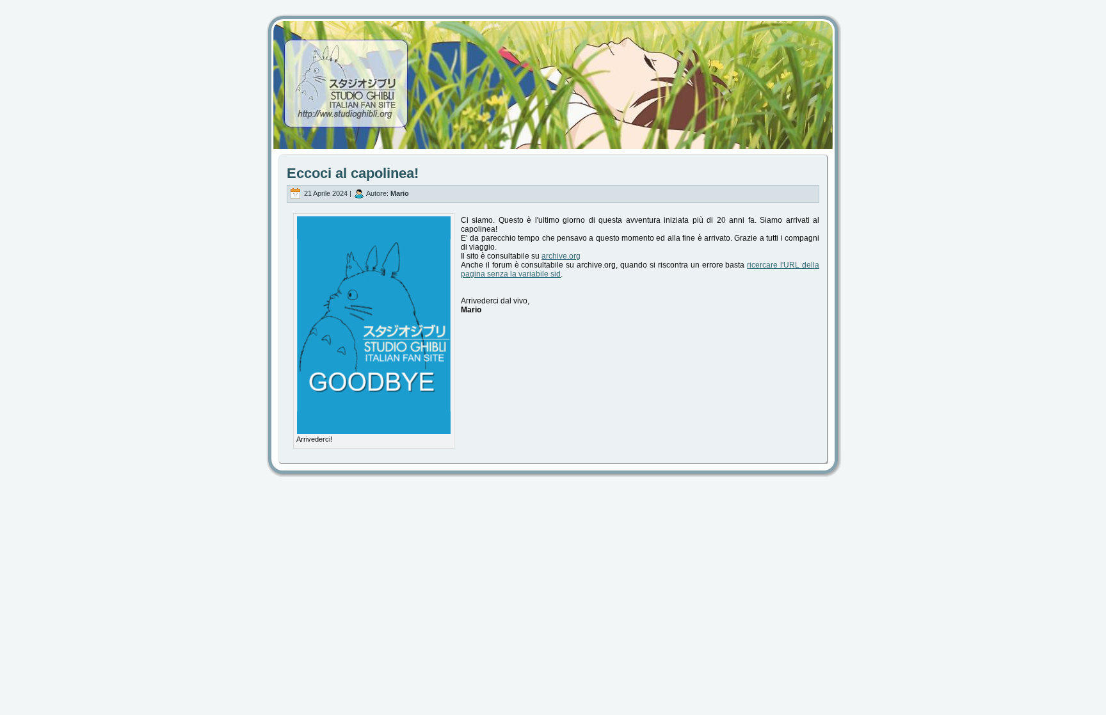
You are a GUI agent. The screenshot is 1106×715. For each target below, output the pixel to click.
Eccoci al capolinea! (353, 173)
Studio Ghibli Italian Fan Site (553, 74)
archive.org (561, 256)
